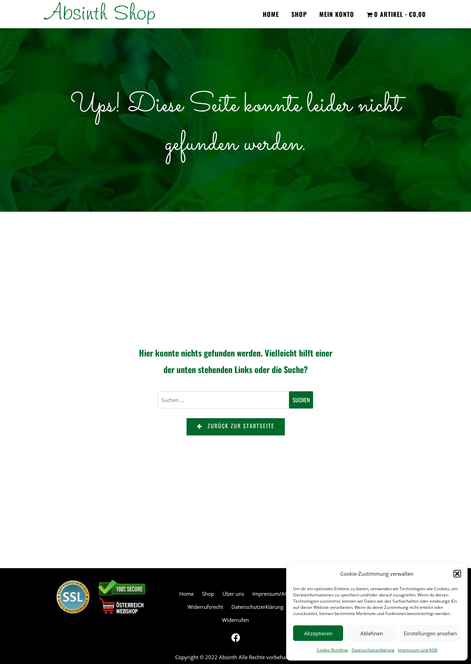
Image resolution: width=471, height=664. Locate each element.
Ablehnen (371, 633)
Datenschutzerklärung (373, 650)
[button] (457, 573)
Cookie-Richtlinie (332, 650)
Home (271, 14)
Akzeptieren (318, 633)
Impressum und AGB (418, 650)
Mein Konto (336, 14)
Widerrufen (235, 619)
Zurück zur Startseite (241, 426)
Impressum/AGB (272, 593)
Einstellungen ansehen (430, 633)
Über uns (233, 593)
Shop (299, 14)
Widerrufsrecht (205, 606)
